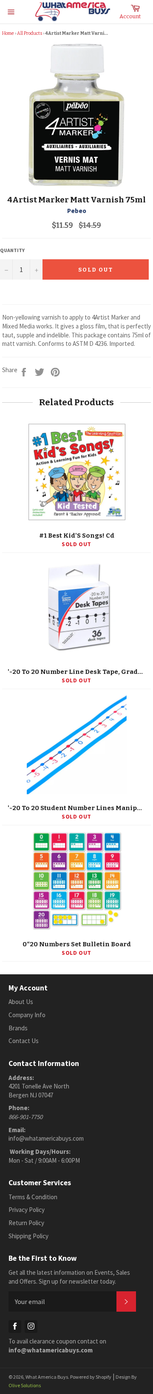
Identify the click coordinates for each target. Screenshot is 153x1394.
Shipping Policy (28, 1236)
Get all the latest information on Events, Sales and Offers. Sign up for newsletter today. (69, 1276)
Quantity (12, 250)
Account (130, 16)
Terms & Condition (32, 1197)
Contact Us (23, 1041)
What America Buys (47, 1377)
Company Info (26, 1015)
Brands (18, 1028)
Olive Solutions (24, 1385)
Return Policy (26, 1223)
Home (8, 33)
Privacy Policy (26, 1210)
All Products (29, 33)
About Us (20, 1002)
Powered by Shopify (90, 1377)
